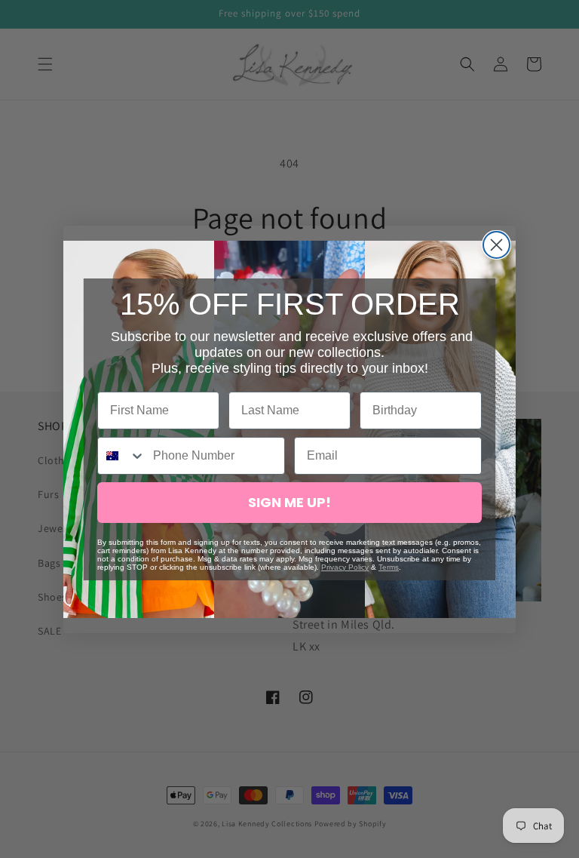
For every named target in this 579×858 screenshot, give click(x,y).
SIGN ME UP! (289, 502)
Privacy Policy (345, 567)
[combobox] (122, 456)
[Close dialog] (496, 245)
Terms (388, 567)
